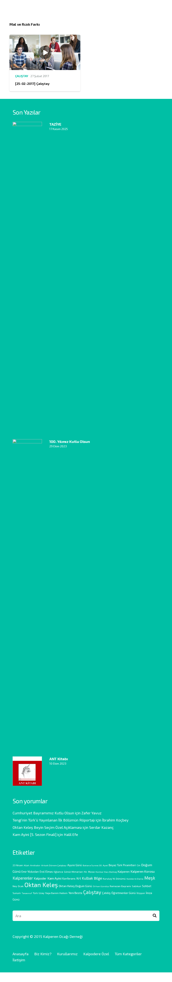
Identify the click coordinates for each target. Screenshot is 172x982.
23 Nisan (18, 865)
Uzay (41, 892)
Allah (26, 865)
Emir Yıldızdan (30, 871)
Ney (15, 886)
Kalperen (124, 871)
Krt (78, 878)
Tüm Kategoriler (128, 953)
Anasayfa (21, 953)
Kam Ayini (54, 878)
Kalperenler (23, 878)
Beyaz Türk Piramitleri (122, 865)
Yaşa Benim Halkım (56, 892)
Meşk (149, 877)
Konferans (69, 878)
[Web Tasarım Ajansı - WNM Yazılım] (86, 977)
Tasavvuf (27, 893)
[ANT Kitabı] (27, 759)
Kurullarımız (67, 953)
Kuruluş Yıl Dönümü (114, 878)
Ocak (20, 886)
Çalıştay (21, 76)
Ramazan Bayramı (120, 886)
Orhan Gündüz (101, 886)
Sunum (17, 892)
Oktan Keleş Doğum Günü (75, 886)
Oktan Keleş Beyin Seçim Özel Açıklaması (47, 827)
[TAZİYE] (27, 124)
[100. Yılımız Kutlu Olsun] (27, 442)
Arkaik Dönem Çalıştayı (53, 865)
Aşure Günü (74, 865)
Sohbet (146, 886)
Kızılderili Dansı (134, 878)
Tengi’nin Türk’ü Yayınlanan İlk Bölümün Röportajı (54, 820)
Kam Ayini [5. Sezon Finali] (34, 834)
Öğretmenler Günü (123, 893)
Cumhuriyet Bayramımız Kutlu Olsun (43, 813)
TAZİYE (55, 124)
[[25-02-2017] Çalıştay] (44, 37)
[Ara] (154, 916)
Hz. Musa (89, 871)
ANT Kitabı (58, 758)
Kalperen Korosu (142, 871)
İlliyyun (141, 892)
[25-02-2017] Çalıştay (32, 83)
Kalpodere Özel (96, 953)
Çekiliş (106, 893)
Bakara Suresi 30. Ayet (95, 865)
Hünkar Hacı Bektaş (106, 871)
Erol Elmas (46, 871)
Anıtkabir (35, 865)
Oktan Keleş (41, 884)
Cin (138, 865)
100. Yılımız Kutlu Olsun (69, 441)
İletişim (19, 960)
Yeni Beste (75, 893)
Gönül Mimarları (73, 871)
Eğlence (58, 871)
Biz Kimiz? (42, 953)
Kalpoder (40, 878)
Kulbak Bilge (92, 878)
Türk (35, 892)
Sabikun (136, 886)
